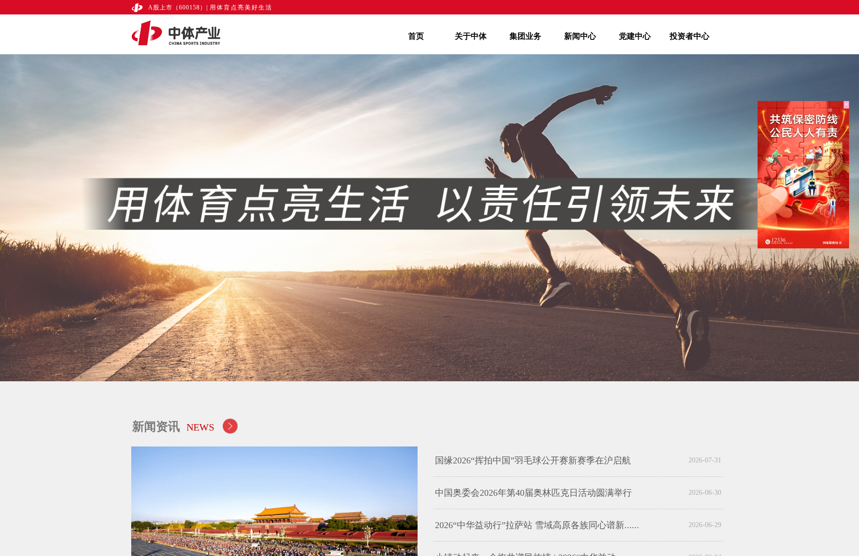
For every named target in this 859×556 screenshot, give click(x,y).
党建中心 (635, 36)
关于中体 (471, 36)
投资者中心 (689, 36)
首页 (416, 36)
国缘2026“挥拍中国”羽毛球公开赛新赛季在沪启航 (533, 460)
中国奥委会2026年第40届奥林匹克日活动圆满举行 (533, 493)
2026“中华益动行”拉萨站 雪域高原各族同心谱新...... (537, 525)
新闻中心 (580, 36)
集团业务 (525, 36)
